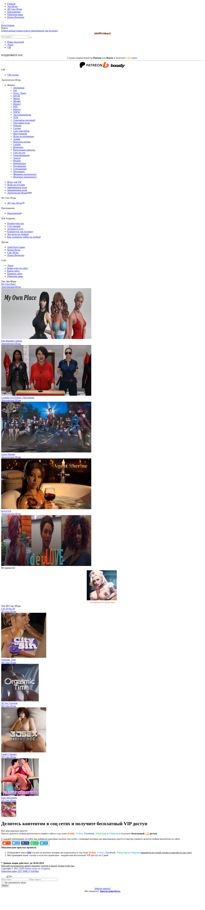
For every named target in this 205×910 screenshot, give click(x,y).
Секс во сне (19, 152)
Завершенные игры (17, 187)
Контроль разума (21, 142)
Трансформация (21, 155)
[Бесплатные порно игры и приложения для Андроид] (29, 30)
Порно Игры (13, 250)
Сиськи (17, 128)
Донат (10, 44)
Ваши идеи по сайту (17, 268)
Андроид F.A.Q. (15, 229)
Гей (15, 90)
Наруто (17, 109)
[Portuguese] (105, 33)
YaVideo (34, 871)
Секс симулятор (21, 131)
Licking (17, 144)
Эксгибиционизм (22, 114)
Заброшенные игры (17, 190)
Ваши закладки (15, 42)
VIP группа (13, 75)
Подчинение (19, 166)
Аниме (16, 139)
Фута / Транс (19, 93)
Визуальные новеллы (24, 150)
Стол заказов (13, 226)
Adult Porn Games (16, 247)
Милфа (16, 101)
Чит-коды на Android (18, 234)
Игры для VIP (14, 182)
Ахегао (17, 158)
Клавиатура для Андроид (20, 231)
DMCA (26, 871)
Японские (18, 147)
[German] (100, 33)
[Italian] (102, 33)
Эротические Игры (17, 193)
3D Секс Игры (14, 9)
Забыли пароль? (102, 888)
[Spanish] (110, 33)
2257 (19, 871)
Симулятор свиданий (24, 120)
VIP (9, 47)
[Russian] (107, 33)
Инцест (17, 104)
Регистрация (7, 25)
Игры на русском (16, 184)
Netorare (17, 125)
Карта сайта (13, 271)
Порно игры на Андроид (37, 868)
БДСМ (16, 96)
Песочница (19, 171)
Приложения (13, 12)
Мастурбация (20, 133)
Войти (5, 885)
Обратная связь (15, 14)
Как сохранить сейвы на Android (24, 237)
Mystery (17, 160)
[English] (95, 33)
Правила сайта (14, 273)
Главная (11, 3)
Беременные (19, 163)
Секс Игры (12, 252)
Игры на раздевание (23, 136)
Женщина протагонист (25, 174)
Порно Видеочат (15, 17)
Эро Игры (12, 6)
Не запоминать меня (15, 882)
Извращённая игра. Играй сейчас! (102, 602)
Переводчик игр (15, 223)
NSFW (16, 112)
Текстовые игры (21, 123)
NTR (15, 117)
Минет (16, 98)
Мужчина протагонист (25, 177)
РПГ (15, 106)
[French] (97, 33)
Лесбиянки (18, 87)
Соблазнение (20, 169)
